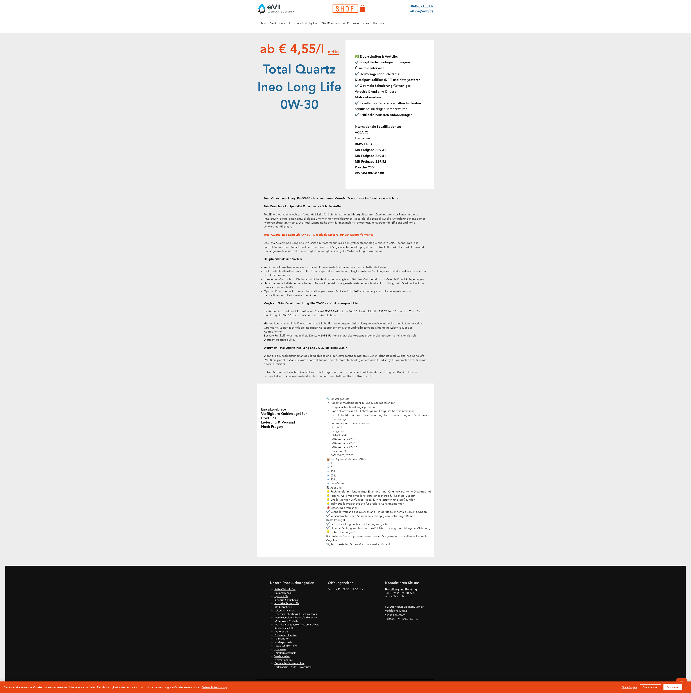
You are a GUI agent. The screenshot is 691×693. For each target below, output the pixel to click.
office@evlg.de (421, 11)
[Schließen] (687, 687)
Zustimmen (673, 687)
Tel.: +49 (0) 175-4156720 (400, 592)
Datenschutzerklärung (214, 687)
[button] (362, 8)
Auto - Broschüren (301, 667)
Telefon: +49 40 (395, 618)
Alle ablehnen (650, 687)
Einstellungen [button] (629, 687)
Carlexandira (281, 667)
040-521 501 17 (422, 6)
